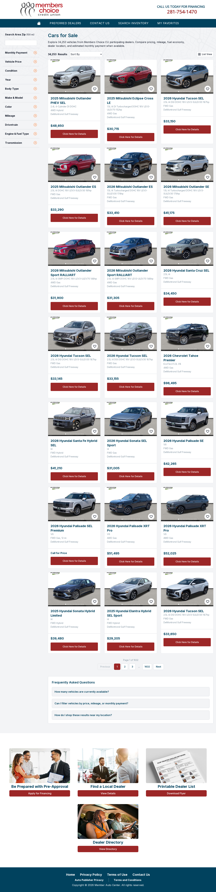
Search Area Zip (19, 34)
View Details (108, 793)
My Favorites (168, 23)
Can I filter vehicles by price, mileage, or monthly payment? (91, 703)
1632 (147, 666)
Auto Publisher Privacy (89, 880)
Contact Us (99, 23)
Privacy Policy (91, 875)
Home (70, 875)
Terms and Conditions (127, 880)
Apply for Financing (39, 793)
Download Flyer (176, 793)
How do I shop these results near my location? (83, 715)
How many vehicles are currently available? (82, 691)
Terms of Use (117, 875)
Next (158, 666)
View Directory (108, 849)
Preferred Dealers (65, 23)
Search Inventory (133, 23)
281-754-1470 (182, 11)
